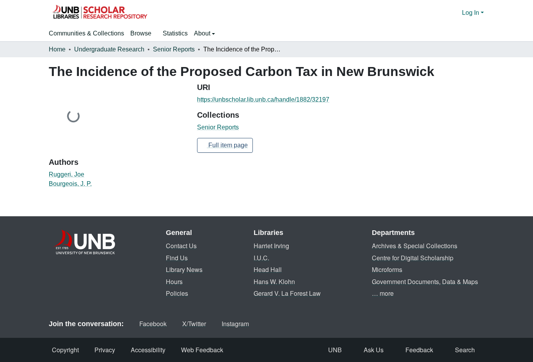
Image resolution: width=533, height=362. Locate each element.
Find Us (177, 257)
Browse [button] (140, 33)
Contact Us (181, 245)
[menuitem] (143, 33)
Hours (174, 281)
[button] (99, 13)
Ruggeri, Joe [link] (66, 174)
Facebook (153, 323)
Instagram (235, 323)
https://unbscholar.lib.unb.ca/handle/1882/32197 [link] (263, 99)
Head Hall (268, 269)
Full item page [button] (227, 145)
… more (383, 293)
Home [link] (57, 49)
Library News (184, 269)
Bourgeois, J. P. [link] (70, 183)
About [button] (203, 33)
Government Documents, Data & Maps (425, 281)
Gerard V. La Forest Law (287, 293)
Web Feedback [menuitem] (202, 349)
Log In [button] (471, 12)
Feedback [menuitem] (419, 349)
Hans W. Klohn (274, 281)
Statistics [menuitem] (175, 33)
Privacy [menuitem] (104, 349)
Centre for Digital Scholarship (412, 257)
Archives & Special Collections (414, 245)
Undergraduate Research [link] (109, 49)
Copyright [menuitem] (65, 349)
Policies (177, 293)
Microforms (387, 269)
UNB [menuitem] (335, 349)
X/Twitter (194, 323)
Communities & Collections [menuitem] (86, 33)
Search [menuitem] (465, 349)
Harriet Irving (271, 245)
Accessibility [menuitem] (148, 349)
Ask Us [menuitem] (374, 349)
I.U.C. (261, 257)
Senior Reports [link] (174, 49)
